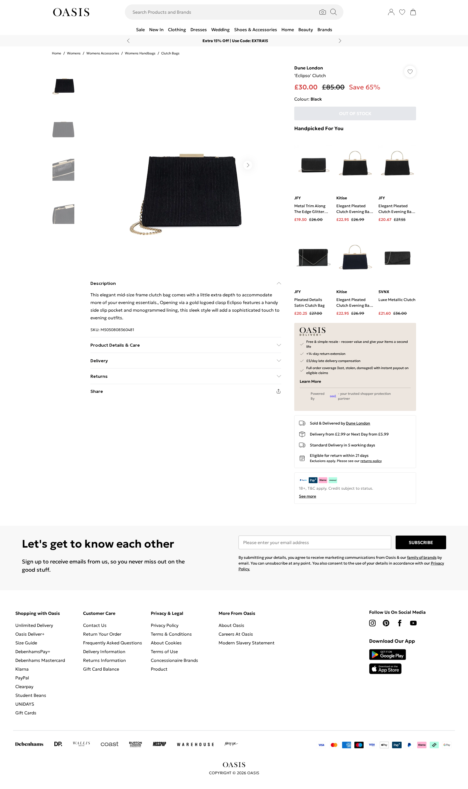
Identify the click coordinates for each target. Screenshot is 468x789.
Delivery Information (104, 651)
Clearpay (24, 686)
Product (159, 669)
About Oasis (231, 625)
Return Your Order (102, 634)
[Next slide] (340, 40)
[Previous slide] (128, 40)
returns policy (371, 461)
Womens (74, 53)
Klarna (22, 669)
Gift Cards (25, 712)
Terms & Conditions (171, 634)
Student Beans (30, 695)
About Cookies (166, 642)
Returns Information (104, 660)
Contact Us (95, 625)
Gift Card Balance (101, 669)
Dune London (308, 68)
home (56, 53)
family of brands (422, 557)
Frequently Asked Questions (112, 642)
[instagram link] (372, 623)
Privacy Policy (164, 625)
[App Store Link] (387, 661)
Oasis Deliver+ (30, 634)
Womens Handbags (140, 53)
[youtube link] (413, 623)
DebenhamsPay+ (32, 651)
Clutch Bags (170, 53)
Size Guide (26, 642)
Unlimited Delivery (34, 625)
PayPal (22, 677)
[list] (185, 165)
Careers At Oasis (236, 634)
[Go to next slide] (247, 165)
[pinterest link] (386, 623)
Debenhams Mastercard (40, 660)
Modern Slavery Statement (247, 642)
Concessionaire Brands (174, 660)
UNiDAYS (24, 704)
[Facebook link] (399, 623)
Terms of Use (164, 651)
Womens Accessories (102, 53)
